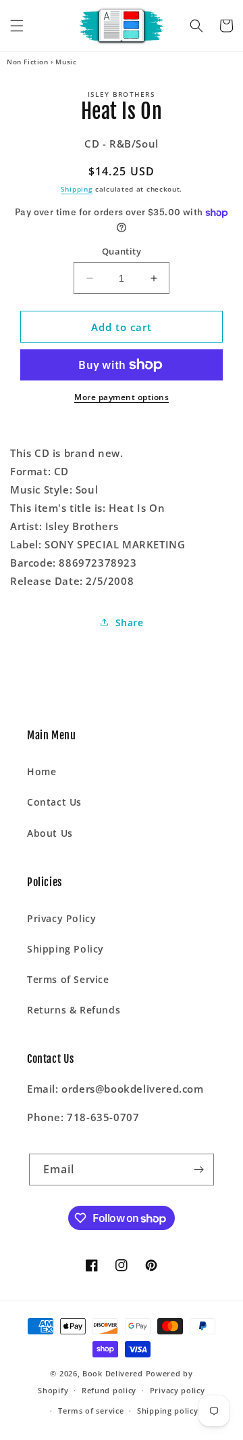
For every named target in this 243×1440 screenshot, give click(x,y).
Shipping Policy (65, 948)
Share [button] (129, 622)
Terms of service (91, 1410)
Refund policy (109, 1390)
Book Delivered (112, 1373)
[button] (17, 26)
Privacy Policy (61, 918)
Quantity (121, 251)
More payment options (121, 397)
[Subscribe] (198, 1169)
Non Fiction (28, 61)
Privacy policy (177, 1390)
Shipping (77, 189)
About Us (50, 833)
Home (41, 771)
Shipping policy (167, 1410)
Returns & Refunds (73, 1009)
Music (65, 61)
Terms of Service (68, 979)
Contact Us (54, 801)
